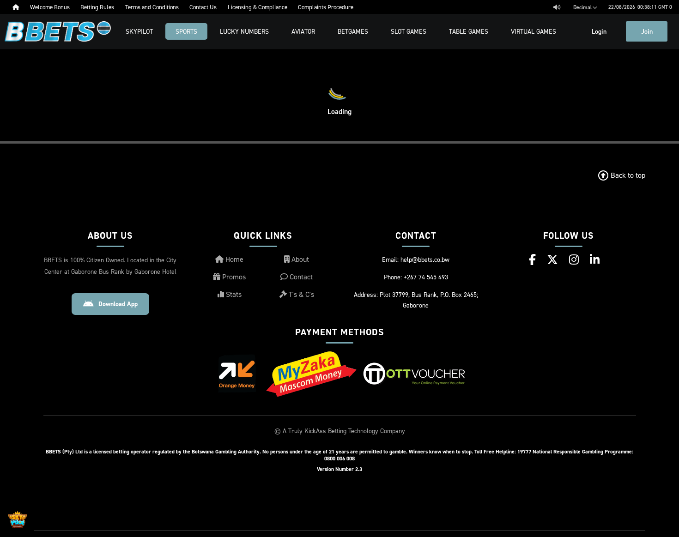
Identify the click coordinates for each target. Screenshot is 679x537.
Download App (118, 304)
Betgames (353, 31)
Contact (300, 276)
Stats (233, 294)
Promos (233, 276)
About (299, 259)
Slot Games (408, 31)
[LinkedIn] (595, 259)
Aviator (303, 31)
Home (233, 259)
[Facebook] (532, 259)
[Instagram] (574, 259)
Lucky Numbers (244, 31)
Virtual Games (533, 31)
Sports (186, 31)
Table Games (468, 31)
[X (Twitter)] (552, 259)
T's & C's (300, 294)
